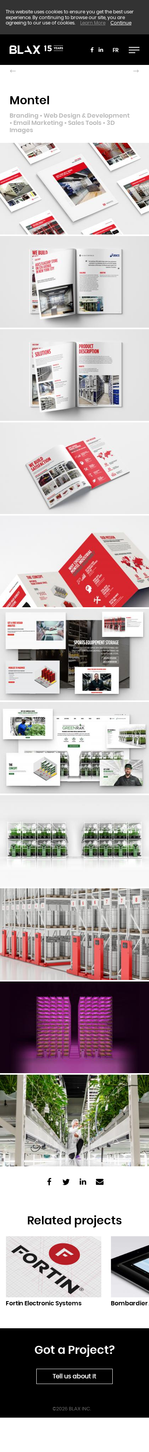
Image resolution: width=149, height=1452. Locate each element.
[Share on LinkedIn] (83, 1182)
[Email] (100, 1182)
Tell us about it (74, 1376)
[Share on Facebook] (49, 1182)
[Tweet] (66, 1183)
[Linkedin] (101, 49)
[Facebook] (92, 49)
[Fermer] (134, 49)
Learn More (92, 23)
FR (115, 50)
